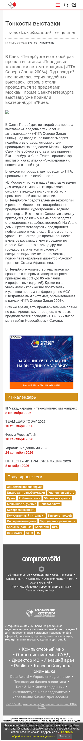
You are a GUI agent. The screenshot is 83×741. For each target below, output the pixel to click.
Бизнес (32, 42)
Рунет (11, 498)
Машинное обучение (21, 504)
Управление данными (51, 676)
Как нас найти (15, 578)
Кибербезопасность (21, 509)
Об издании (41, 574)
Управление (46, 42)
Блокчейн (42, 527)
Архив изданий (40, 582)
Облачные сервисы (57, 498)
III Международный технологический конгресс (41, 408)
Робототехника (29, 498)
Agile (29, 532)
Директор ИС (25, 660)
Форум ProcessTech (20, 434)
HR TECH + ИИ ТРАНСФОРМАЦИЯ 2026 (38, 461)
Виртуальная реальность (58, 521)
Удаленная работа (61, 492)
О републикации (54, 578)
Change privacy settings (40, 590)
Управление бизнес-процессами (40, 697)
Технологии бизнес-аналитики (40, 682)
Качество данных (49, 687)
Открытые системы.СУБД (43, 654)
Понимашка (42, 671)
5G (38, 532)
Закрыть (64, 736)
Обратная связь (62, 574)
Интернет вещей (60, 515)
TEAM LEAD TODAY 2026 (25, 421)
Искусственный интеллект (26, 515)
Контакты (34, 578)
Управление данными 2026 (26, 447)
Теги (71, 578)
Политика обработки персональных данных (40, 586)
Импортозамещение (21, 521)
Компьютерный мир (43, 649)
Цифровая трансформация (26, 492)
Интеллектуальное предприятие (40, 692)
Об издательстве (19, 574)
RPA (55, 527)
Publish (21, 665)
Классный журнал (53, 665)
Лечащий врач (59, 660)
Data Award (15, 532)
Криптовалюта (50, 504)
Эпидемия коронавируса (24, 487)
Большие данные (19, 527)
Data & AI (23, 687)
